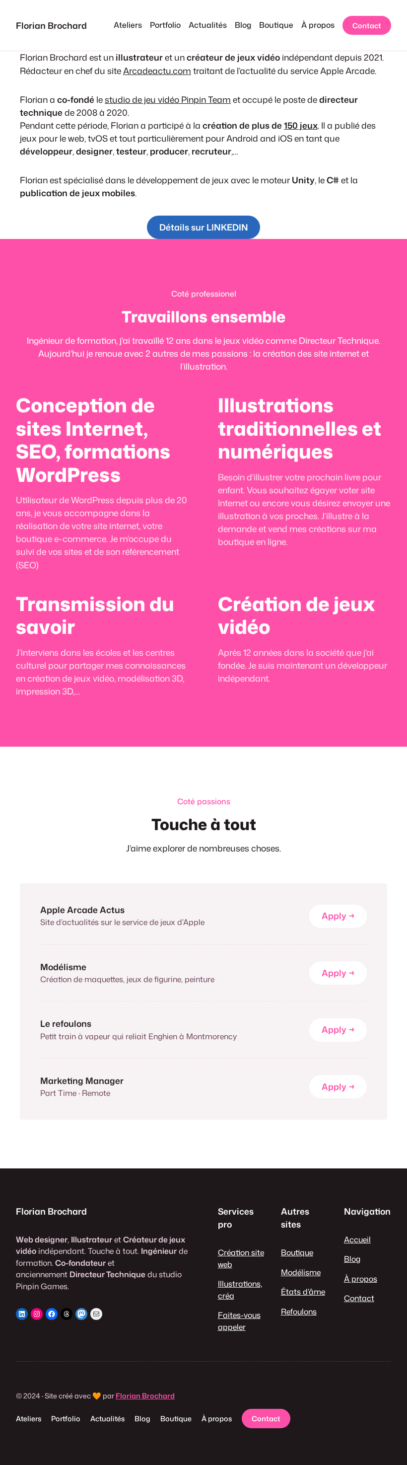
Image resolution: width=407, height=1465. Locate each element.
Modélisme (301, 1272)
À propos (360, 1278)
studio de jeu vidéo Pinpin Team (168, 99)
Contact (366, 25)
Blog (352, 1258)
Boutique (297, 1252)
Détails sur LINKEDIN (203, 227)
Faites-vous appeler (239, 1321)
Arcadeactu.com (157, 71)
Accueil (357, 1239)
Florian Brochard (51, 25)
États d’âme (303, 1291)
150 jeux (301, 125)
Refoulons (299, 1311)
